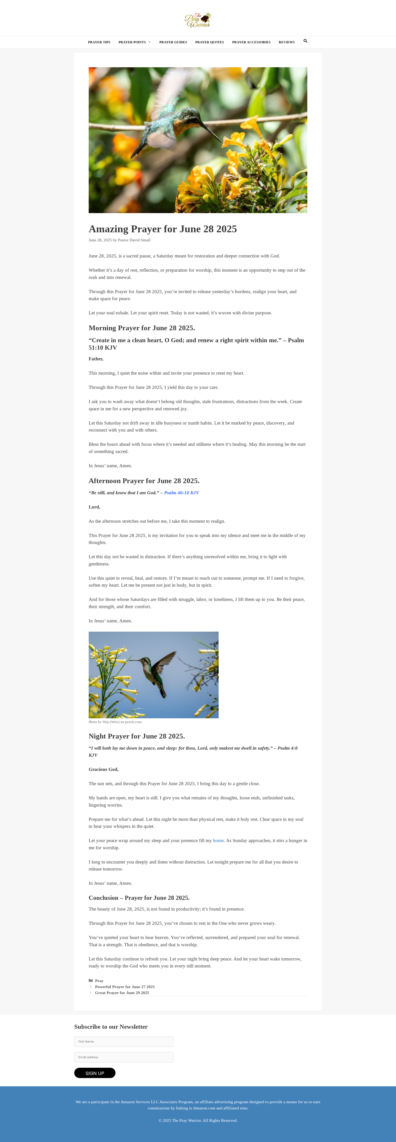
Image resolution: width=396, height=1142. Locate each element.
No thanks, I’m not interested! (198, 615)
